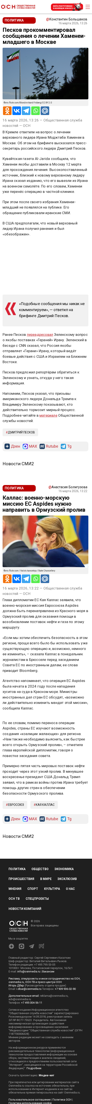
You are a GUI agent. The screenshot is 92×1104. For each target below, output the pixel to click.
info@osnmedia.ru (28, 971)
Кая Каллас (45, 804)
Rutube (52, 446)
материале (48, 415)
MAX (33, 446)
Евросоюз (16, 804)
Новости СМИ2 (18, 463)
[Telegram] (26, 110)
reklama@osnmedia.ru (54, 995)
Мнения (15, 889)
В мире (46, 879)
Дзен (15, 446)
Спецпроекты (37, 898)
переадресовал (40, 334)
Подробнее (34, 1068)
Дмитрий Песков (21, 432)
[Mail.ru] (45, 110)
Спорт (32, 889)
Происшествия (21, 879)
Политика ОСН (61, 1099)
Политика (17, 869)
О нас (70, 889)
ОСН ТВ (14, 898)
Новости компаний (25, 909)
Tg (69, 446)
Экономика (64, 869)
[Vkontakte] (16, 110)
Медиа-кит (46, 1075)
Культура (52, 889)
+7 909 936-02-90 (65, 988)
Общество (40, 869)
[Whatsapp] (35, 110)
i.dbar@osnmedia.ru (29, 988)
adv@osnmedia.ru (20, 999)
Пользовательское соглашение (29, 1099)
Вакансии (48, 971)
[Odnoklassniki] (7, 110)
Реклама (16, 247)
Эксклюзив (67, 879)
